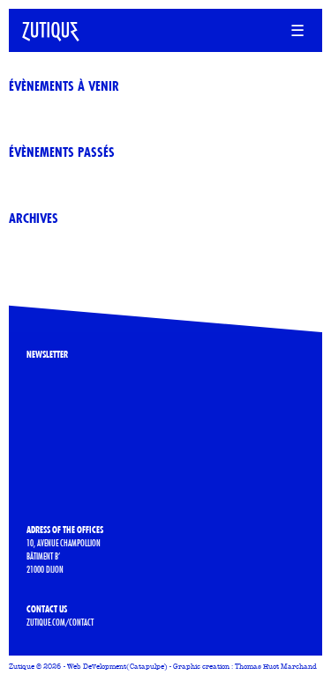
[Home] (44, 27)
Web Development (96, 667)
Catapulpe (147, 667)
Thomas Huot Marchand (276, 667)
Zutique (21, 667)
